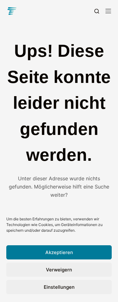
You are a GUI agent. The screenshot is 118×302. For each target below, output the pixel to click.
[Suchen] (96, 11)
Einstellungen (59, 287)
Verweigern (59, 270)
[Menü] (108, 11)
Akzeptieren (59, 252)
